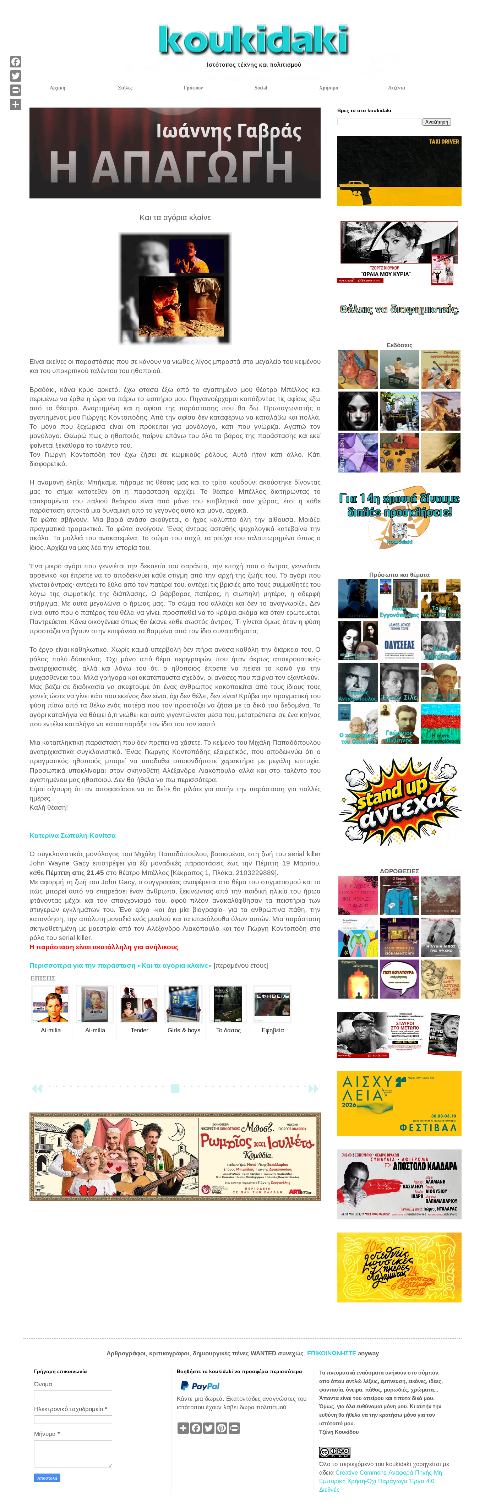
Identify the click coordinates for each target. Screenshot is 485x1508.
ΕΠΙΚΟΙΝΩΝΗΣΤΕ (332, 1353)
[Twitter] (16, 76)
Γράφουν (193, 88)
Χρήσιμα (328, 88)
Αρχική (57, 88)
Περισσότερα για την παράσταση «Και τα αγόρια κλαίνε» (120, 965)
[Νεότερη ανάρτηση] (36, 1092)
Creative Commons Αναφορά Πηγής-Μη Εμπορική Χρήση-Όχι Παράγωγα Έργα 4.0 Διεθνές (380, 1481)
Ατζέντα (396, 88)
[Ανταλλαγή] (16, 104)
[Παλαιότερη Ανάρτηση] (313, 1092)
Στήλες (125, 88)
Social (261, 88)
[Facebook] (16, 62)
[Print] (16, 90)
